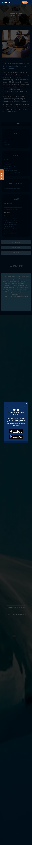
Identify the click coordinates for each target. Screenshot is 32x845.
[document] (16, 422)
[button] (26, 403)
